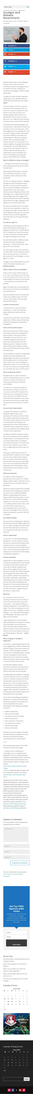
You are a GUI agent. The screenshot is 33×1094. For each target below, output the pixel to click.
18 (8, 1001)
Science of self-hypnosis (14, 808)
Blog (24, 21)
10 (4, 999)
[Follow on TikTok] (23, 1090)
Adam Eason (9, 21)
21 (19, 1001)
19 (12, 1001)
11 (8, 999)
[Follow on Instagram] (9, 1090)
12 (12, 999)
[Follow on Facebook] (12, 1090)
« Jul (4, 1009)
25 (8, 1004)
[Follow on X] (16, 1090)
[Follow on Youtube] (20, 1090)
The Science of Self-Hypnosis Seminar (14, 803)
